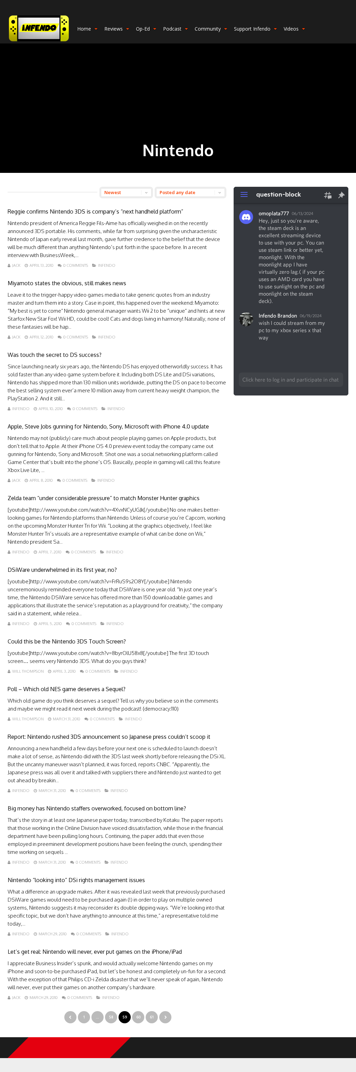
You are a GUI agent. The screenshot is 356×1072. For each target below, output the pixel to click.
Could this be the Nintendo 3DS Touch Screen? (67, 641)
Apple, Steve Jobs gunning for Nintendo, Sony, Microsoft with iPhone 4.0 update (108, 426)
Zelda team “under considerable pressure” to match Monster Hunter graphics (104, 498)
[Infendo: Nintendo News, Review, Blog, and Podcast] (39, 42)
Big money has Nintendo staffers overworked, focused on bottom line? (97, 808)
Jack (16, 265)
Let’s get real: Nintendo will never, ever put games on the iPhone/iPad (95, 951)
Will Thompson (28, 671)
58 (111, 1017)
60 (138, 1017)
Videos (291, 28)
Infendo (106, 265)
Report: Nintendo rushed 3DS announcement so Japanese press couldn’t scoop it (109, 736)
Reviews (113, 28)
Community (208, 28)
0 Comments (75, 265)
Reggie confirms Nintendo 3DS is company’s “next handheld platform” (95, 211)
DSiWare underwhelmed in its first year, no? (62, 569)
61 (152, 1017)
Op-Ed (143, 28)
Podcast (172, 28)
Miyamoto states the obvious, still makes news (67, 283)
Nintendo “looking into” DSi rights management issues (76, 880)
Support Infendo (252, 28)
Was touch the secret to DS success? (55, 354)
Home (84, 28)
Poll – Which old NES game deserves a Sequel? (67, 689)
